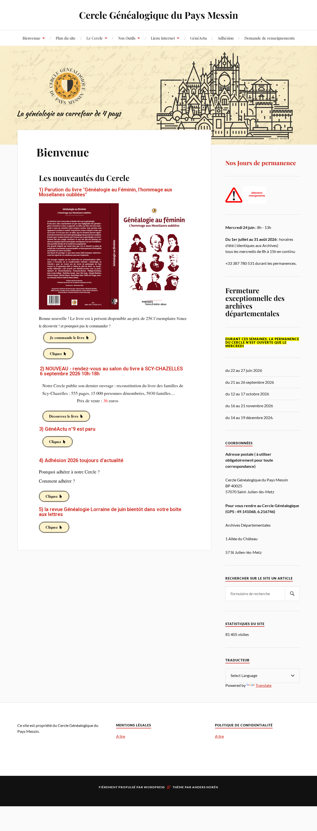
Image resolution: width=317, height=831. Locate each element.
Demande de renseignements (269, 38)
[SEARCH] (292, 593)
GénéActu (198, 38)
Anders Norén (205, 787)
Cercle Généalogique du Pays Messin (158, 15)
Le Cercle (94, 38)
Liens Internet (163, 38)
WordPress (154, 787)
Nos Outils (126, 38)
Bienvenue (31, 38)
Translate (263, 685)
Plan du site (66, 38)
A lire (120, 736)
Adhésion (226, 38)
